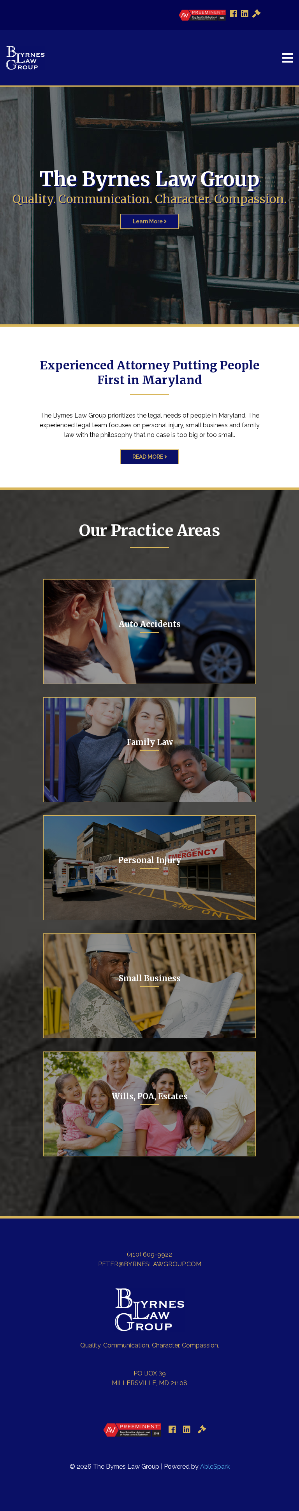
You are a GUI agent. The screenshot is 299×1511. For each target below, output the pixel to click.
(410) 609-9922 (149, 1254)
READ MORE (148, 457)
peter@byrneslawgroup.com (149, 1264)
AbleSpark (215, 1466)
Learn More (148, 221)
